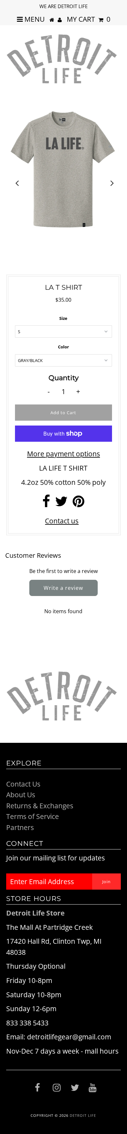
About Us (20, 794)
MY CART (88, 19)
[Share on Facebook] (46, 503)
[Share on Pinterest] (78, 503)
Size (63, 318)
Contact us (61, 520)
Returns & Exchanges (39, 805)
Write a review (63, 587)
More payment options (63, 453)
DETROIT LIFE (83, 1115)
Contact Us (23, 784)
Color (63, 347)
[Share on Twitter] (61, 503)
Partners (20, 827)
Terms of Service (32, 816)
